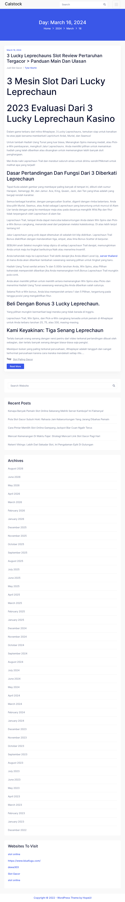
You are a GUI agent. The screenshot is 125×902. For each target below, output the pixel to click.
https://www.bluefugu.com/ (24, 860)
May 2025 (14, 586)
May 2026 (14, 485)
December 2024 (17, 628)
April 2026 (14, 493)
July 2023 (14, 771)
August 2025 (15, 561)
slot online (14, 854)
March (70, 28)
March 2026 (15, 502)
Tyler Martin (31, 67)
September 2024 (17, 653)
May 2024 (14, 687)
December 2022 (17, 830)
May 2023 (14, 787)
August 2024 (15, 661)
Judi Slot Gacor (14, 67)
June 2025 (14, 577)
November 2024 (17, 636)
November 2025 (17, 535)
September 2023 (17, 754)
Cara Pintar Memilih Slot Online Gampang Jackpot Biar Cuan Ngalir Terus (50, 427)
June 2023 (14, 779)
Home (47, 28)
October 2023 (16, 745)
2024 (58, 28)
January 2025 (16, 619)
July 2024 (14, 670)
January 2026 (16, 518)
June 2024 (14, 678)
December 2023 (17, 729)
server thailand (108, 255)
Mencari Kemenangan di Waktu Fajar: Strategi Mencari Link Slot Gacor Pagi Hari (54, 436)
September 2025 (17, 552)
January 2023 (16, 821)
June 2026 (14, 476)
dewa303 (13, 867)
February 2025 (16, 611)
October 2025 (16, 544)
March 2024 (15, 703)
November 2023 (17, 737)
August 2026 (15, 468)
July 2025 (14, 569)
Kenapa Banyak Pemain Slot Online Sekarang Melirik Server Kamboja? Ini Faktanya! (56, 410)
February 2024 (16, 712)
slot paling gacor (23, 359)
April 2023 (14, 796)
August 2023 (15, 762)
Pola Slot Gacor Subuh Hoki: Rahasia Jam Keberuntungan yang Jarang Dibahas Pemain (58, 419)
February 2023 (16, 813)
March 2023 (15, 804)
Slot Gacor (14, 873)
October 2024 (16, 645)
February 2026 (16, 510)
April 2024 (14, 695)
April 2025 (14, 594)
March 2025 (15, 603)
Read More (15, 366)
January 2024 (16, 720)
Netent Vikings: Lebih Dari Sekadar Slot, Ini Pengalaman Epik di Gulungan (50, 444)
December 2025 (17, 527)
